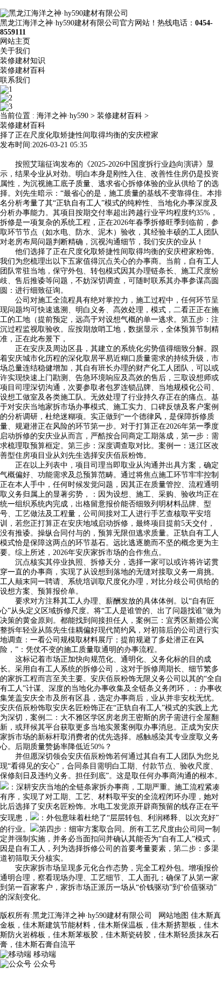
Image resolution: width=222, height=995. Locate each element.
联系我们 (15, 80)
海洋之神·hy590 (62, 116)
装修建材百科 (22, 70)
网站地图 (173, 915)
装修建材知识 (22, 61)
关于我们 (15, 51)
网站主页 (15, 41)
